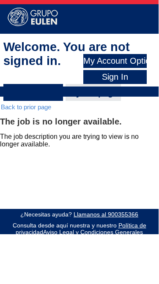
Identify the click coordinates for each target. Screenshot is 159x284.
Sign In (115, 76)
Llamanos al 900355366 (106, 214)
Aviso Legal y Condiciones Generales (93, 232)
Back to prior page (26, 107)
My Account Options (121, 60)
